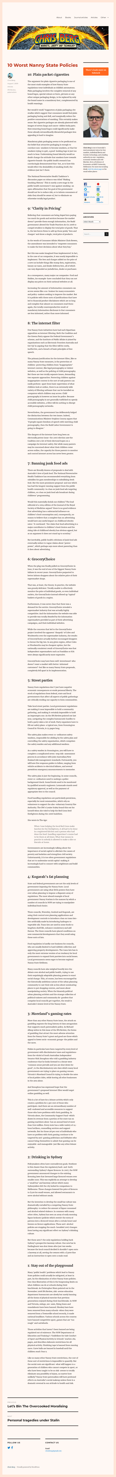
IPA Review (11, 90)
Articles (94, 17)
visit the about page (95, 169)
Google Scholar (89, 197)
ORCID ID (100, 197)
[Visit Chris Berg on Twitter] (8, 1448)
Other (103, 17)
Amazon (87, 202)
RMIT (99, 187)
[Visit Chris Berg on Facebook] (12, 1448)
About (59, 17)
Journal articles (81, 17)
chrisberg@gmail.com (53, 1451)
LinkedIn (100, 202)
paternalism (12, 92)
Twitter (86, 192)
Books (68, 17)
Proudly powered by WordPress (28, 1467)
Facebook (87, 187)
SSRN (99, 192)
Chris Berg (11, 80)
